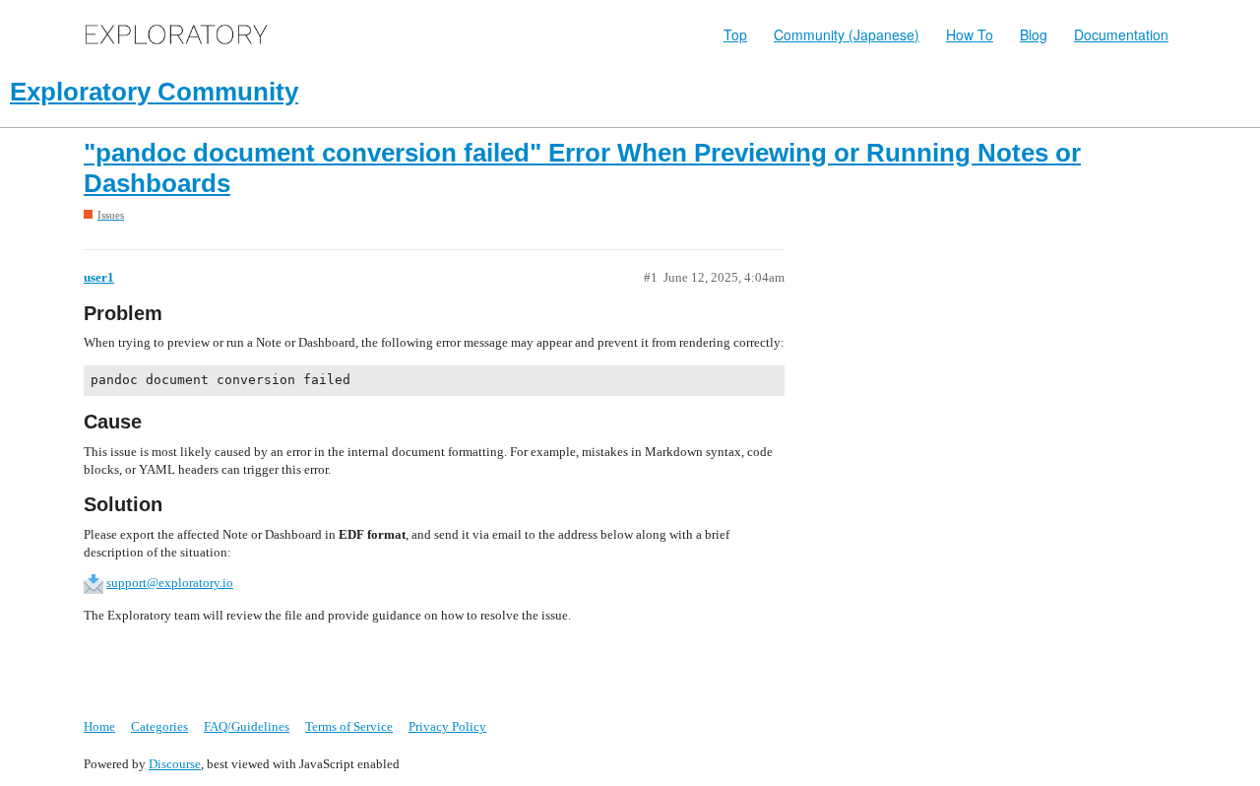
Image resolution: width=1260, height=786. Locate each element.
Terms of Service (349, 726)
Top (735, 34)
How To (969, 34)
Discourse (175, 763)
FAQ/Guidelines (246, 726)
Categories (159, 726)
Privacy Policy (447, 726)
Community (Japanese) (846, 34)
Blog (1033, 34)
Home (99, 726)
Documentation (1121, 34)
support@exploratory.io (169, 582)
